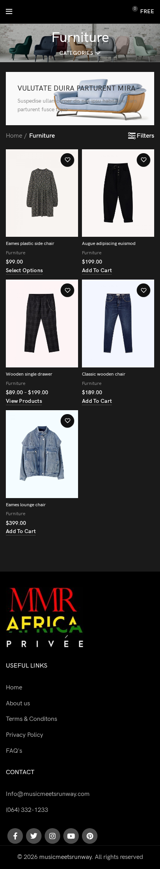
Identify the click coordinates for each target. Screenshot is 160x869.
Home (14, 136)
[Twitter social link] (34, 836)
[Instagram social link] (52, 836)
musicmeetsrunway (65, 857)
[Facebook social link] (15, 836)
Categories (76, 53)
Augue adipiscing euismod (109, 244)
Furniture (15, 253)
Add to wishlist (67, 160)
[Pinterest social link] (89, 836)
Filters (145, 136)
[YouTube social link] (71, 836)
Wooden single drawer (29, 374)
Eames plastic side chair (30, 244)
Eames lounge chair (26, 505)
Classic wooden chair (103, 374)
